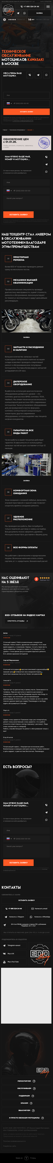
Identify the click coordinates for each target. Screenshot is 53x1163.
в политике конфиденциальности (23, 121)
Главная (5, 130)
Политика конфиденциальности (14, 1141)
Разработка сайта (9, 1146)
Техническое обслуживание (17, 130)
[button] (39, 13)
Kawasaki (29, 130)
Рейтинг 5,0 (44, 580)
